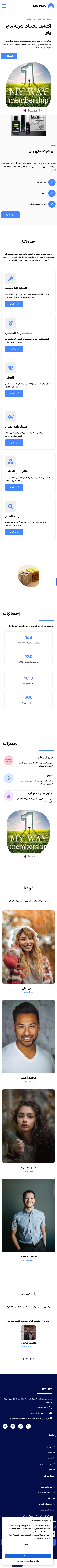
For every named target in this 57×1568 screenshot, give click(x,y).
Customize (28, 1544)
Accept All (28, 1555)
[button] (33, 1359)
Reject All (28, 1550)
